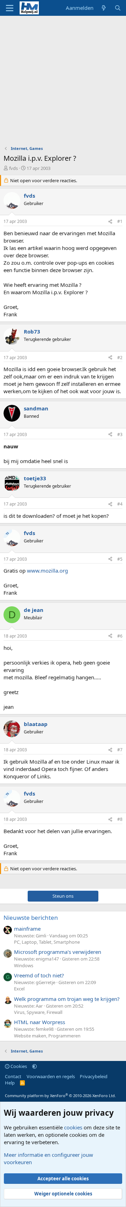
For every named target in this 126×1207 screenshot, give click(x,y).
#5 (119, 559)
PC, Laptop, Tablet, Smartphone (47, 942)
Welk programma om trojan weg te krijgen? (67, 998)
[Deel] (110, 222)
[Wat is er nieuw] (104, 7)
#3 (119, 434)
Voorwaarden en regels (51, 1076)
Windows (23, 965)
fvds (13, 168)
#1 (119, 221)
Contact (13, 1076)
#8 (119, 819)
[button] (34, 1066)
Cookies (18, 1066)
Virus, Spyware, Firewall (38, 1012)
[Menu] (9, 8)
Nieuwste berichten (31, 918)
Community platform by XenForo (60, 1095)
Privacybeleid (93, 1076)
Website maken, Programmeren (47, 1036)
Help (10, 1083)
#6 (119, 636)
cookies (73, 1127)
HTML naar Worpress (39, 1021)
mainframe (27, 928)
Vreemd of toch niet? (39, 975)
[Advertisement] (63, 82)
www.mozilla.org (47, 570)
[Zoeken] (118, 7)
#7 (119, 750)
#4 (119, 504)
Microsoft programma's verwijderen (57, 951)
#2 (119, 358)
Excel (19, 988)
